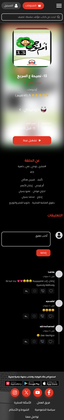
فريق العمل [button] (43, 402)
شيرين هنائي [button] (34, 83)
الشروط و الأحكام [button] (19, 409)
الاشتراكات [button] (30, 6)
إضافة (43, 253)
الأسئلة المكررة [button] (22, 402)
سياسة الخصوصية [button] (45, 409)
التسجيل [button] (8, 6)
